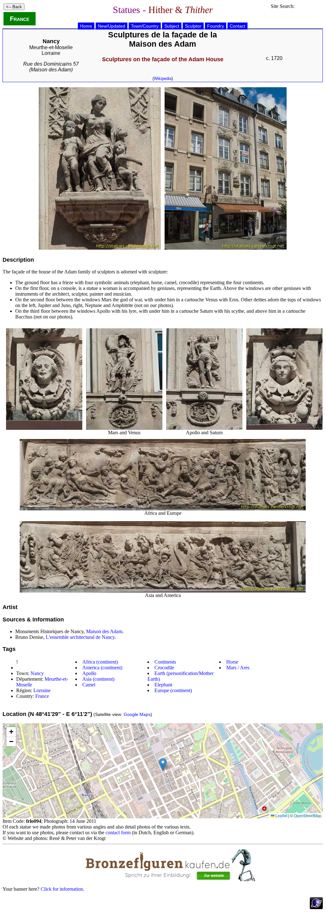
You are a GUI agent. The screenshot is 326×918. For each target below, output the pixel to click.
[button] (163, 764)
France (19, 18)
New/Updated (111, 26)
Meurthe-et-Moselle (51, 47)
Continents (165, 662)
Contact (237, 26)
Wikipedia (163, 78)
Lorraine (51, 53)
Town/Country (145, 26)
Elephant (163, 684)
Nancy (37, 673)
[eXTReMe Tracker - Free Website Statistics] (316, 907)
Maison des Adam (104, 631)
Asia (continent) (98, 679)
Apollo (89, 673)
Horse (232, 662)
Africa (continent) (100, 662)
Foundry (215, 26)
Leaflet (281, 815)
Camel (88, 684)
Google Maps (137, 714)
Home (86, 26)
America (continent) (102, 667)
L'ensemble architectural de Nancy (80, 637)
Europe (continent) (173, 690)
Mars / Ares (237, 667)
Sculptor (193, 26)
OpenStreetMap (307, 815)
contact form (118, 832)
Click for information (62, 889)
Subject (171, 26)
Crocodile (164, 667)
